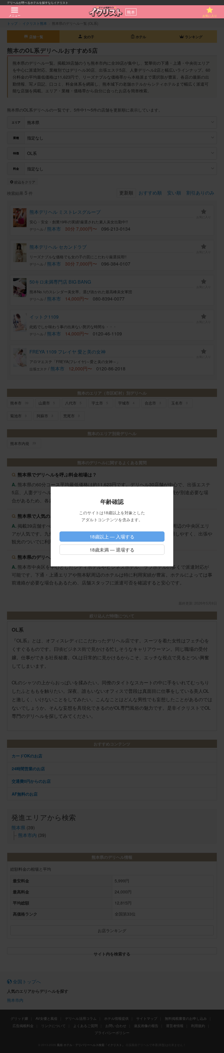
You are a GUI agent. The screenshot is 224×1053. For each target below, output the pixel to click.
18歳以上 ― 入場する (112, 536)
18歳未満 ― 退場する (112, 549)
